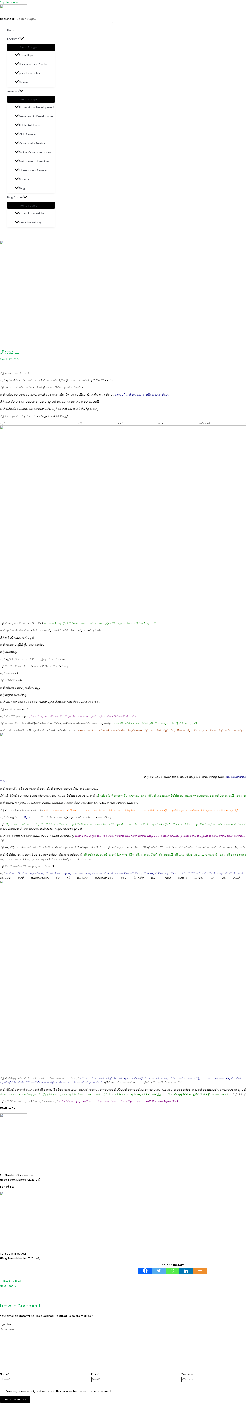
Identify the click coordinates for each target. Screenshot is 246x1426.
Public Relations (29, 125)
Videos (23, 82)
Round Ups (26, 55)
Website (187, 1374)
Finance (24, 179)
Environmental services (34, 161)
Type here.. (7, 1324)
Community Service (32, 143)
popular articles (29, 73)
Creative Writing (30, 222)
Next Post (8, 1286)
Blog (22, 188)
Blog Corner (15, 197)
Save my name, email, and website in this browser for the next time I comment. (59, 1391)
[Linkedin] (186, 1271)
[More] (200, 1271)
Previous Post (10, 1281)
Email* (95, 1374)
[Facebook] (145, 1271)
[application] (21, 39)
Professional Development (37, 107)
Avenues (13, 91)
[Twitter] (159, 1271)
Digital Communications (35, 152)
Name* (4, 1374)
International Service (33, 170)
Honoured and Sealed (33, 64)
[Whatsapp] (172, 1271)
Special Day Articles (32, 213)
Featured (13, 39)
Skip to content (10, 2)
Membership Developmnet (37, 116)
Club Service (27, 134)
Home (11, 30)
